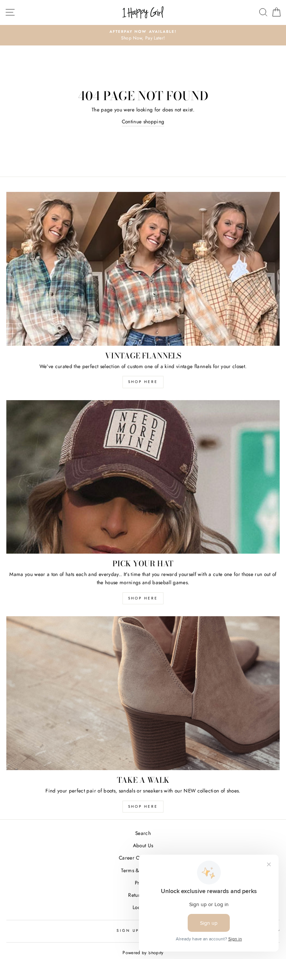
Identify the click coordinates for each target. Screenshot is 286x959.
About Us (143, 845)
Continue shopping (143, 121)
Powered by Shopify (143, 952)
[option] (143, 35)
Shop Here (143, 598)
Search (143, 833)
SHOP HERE (143, 381)
